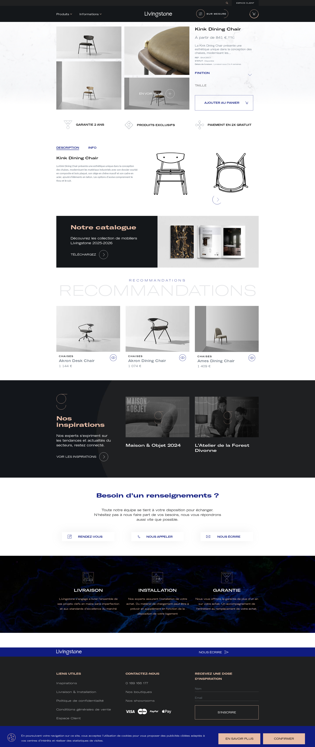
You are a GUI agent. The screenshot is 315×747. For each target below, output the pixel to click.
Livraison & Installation (76, 692)
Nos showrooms (140, 700)
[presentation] (217, 200)
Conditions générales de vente (83, 709)
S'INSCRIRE (227, 712)
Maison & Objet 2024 (153, 445)
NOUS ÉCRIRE (211, 652)
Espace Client (245, 3)
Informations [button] (89, 14)
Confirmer (284, 738)
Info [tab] (92, 147)
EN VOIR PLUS (151, 93)
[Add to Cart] (113, 357)
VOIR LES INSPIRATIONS (76, 456)
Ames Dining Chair (216, 361)
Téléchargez (83, 254)
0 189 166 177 (137, 683)
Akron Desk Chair (76, 361)
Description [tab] (67, 147)
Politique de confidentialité (80, 700)
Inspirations (66, 683)
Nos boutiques (139, 692)
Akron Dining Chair (147, 361)
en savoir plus (239, 738)
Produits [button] (62, 14)
